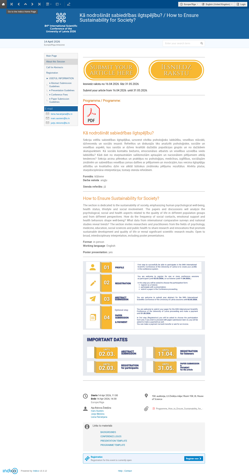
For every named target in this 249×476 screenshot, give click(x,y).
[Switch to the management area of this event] (68, 4)
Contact (128, 470)
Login (243, 4)
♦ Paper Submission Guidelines (59, 100)
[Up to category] (25, 4)
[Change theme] (59, 4)
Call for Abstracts (54, 67)
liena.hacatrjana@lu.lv (61, 114)
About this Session (55, 61)
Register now (192, 458)
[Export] (49, 4)
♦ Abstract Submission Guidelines (60, 85)
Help (120, 470)
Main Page (51, 56)
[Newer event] (32, 4)
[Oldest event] (12, 4)
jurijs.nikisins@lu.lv (60, 122)
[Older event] (18, 4)
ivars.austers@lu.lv (60, 118)
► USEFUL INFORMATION (60, 78)
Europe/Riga (190, 4)
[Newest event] (39, 4)
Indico (36, 470)
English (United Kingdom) (218, 4)
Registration (52, 73)
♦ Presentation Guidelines (62, 90)
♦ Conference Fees (58, 94)
